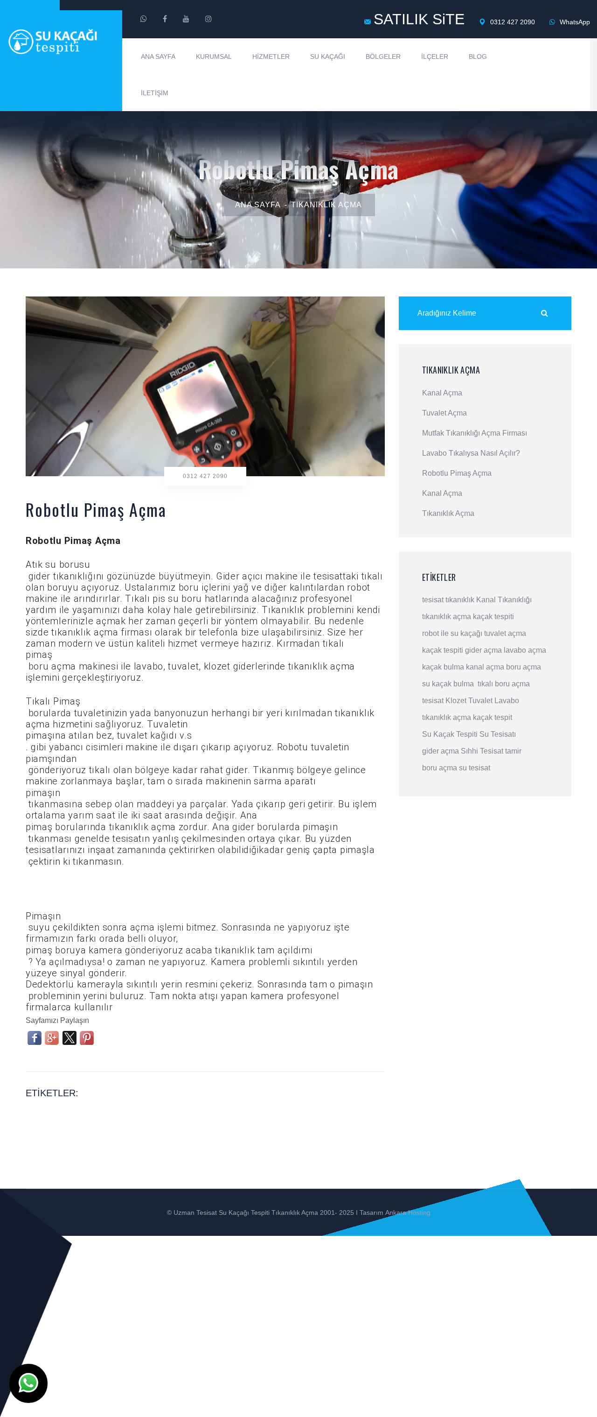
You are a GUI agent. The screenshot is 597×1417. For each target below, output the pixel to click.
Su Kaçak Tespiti (450, 734)
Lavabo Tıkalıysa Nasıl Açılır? (471, 453)
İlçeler (434, 56)
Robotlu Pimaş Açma (457, 473)
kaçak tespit (492, 717)
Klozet (455, 701)
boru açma (523, 667)
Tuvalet (480, 701)
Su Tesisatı (497, 734)
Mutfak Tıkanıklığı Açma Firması (474, 433)
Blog (478, 56)
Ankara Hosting (407, 1212)
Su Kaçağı (327, 56)
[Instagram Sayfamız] (208, 19)
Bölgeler (383, 56)
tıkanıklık (459, 600)
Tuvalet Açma (444, 413)
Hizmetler (271, 56)
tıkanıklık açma (446, 616)
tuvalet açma (505, 633)
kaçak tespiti (493, 616)
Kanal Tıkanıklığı (504, 600)
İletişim (154, 93)
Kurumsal (214, 56)
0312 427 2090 (511, 22)
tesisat (433, 600)
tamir (513, 751)
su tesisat (474, 768)
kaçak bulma (443, 667)
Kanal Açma (442, 393)
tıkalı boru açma (504, 684)
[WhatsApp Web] (143, 19)
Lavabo (506, 701)
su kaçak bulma (448, 684)
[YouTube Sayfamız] (186, 19)
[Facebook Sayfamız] (165, 19)
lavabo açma (525, 650)
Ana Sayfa (158, 56)
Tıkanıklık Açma (326, 205)
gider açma (483, 650)
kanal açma (485, 667)
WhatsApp (574, 22)
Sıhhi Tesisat (482, 751)
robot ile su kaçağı (452, 633)
